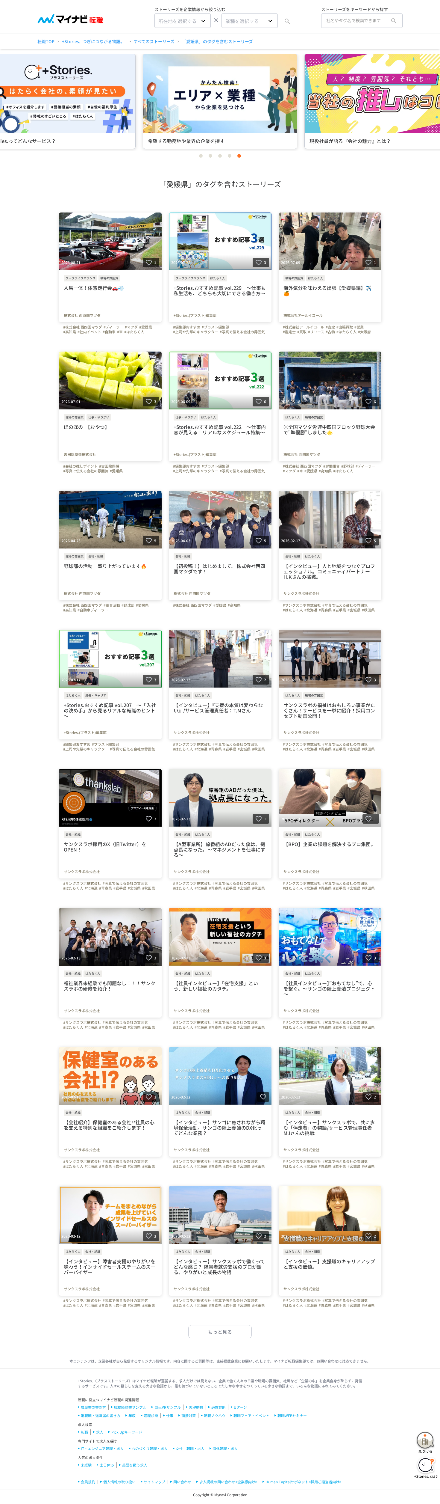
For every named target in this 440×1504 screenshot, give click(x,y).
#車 (120, 331)
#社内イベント (89, 331)
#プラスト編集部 (215, 327)
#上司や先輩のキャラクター (195, 331)
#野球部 (347, 466)
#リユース (316, 331)
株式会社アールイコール (303, 315)
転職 (84, 1431)
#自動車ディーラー (93, 610)
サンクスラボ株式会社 (301, 593)
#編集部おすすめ (186, 327)
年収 (132, 1415)
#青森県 (325, 610)
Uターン (240, 1407)
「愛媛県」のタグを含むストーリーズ (217, 41)
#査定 (330, 327)
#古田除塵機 (109, 466)
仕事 (169, 1415)
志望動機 (196, 1407)
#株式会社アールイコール (303, 327)
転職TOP (45, 41)
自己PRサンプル (167, 1407)
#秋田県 (368, 610)
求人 (99, 1431)
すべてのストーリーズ (154, 41)
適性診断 (218, 1407)
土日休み (107, 1464)
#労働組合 (331, 466)
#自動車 (109, 331)
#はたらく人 (134, 331)
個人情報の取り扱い (119, 1481)
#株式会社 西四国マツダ (82, 327)
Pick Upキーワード (126, 1431)
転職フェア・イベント (251, 1415)
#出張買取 (344, 327)
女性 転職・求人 (190, 1448)
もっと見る (220, 1331)
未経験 (86, 1464)
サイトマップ (154, 1481)
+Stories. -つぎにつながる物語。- (94, 41)
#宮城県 (354, 610)
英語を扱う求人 (134, 1464)
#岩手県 (339, 610)
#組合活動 (112, 605)
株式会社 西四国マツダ (82, 315)
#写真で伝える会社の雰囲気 (242, 331)
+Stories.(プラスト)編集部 (195, 315)
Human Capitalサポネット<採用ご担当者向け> (303, 1481)
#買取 (302, 331)
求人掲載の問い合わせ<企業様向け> (228, 1481)
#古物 (330, 331)
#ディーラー (113, 327)
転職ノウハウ (214, 1415)
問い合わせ (182, 1481)
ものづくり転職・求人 (150, 1448)
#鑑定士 (289, 331)
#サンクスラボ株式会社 (302, 605)
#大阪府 (364, 331)
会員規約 (88, 1481)
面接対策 (188, 1415)
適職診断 (151, 1415)
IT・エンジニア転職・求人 (102, 1448)
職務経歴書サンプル (130, 1407)
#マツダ (131, 327)
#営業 (359, 327)
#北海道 (310, 610)
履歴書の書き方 (93, 1407)
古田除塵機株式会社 (80, 454)
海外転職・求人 (225, 1448)
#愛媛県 (145, 327)
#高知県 (69, 331)
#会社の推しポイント (80, 466)
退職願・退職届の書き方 (100, 1415)
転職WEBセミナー (292, 1415)
